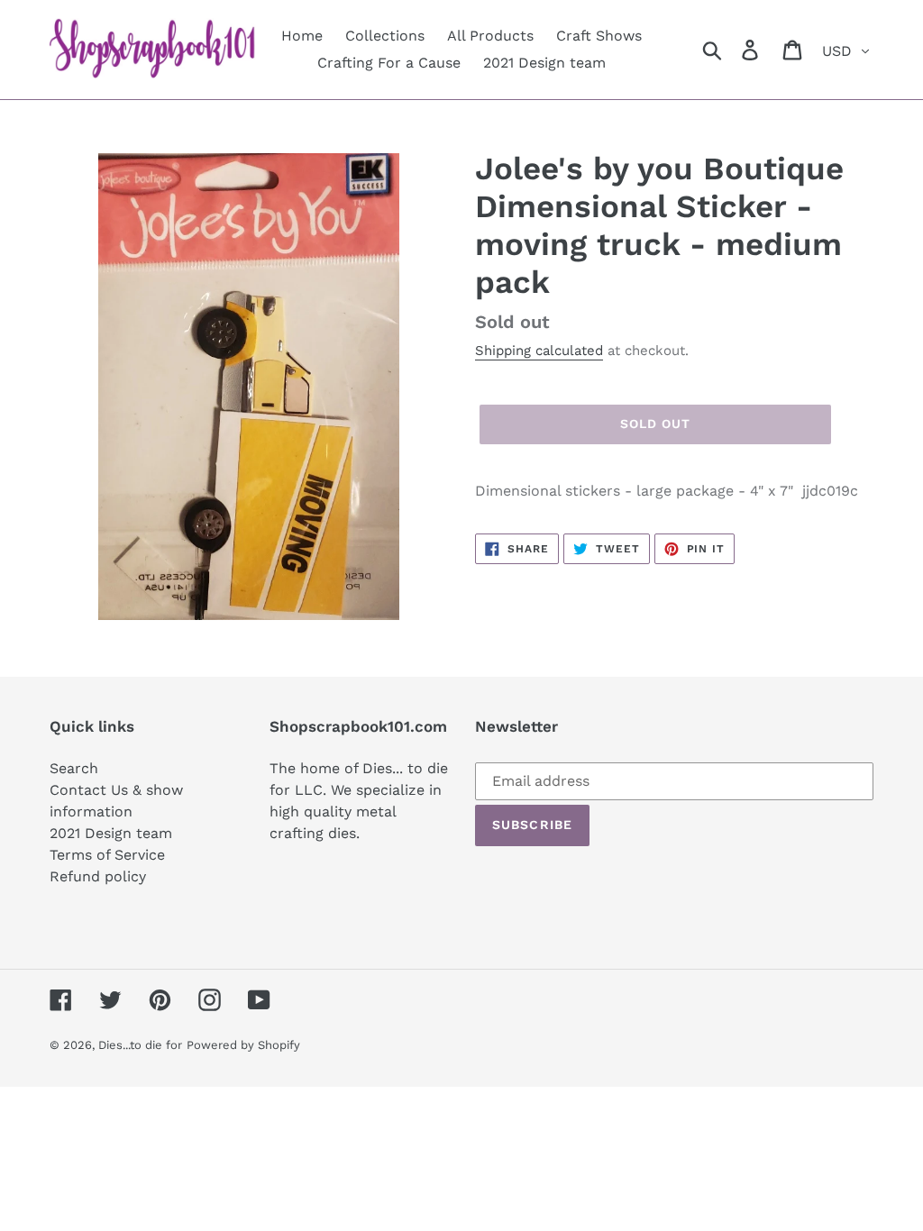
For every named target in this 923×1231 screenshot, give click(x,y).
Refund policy (98, 876)
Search (74, 768)
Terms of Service (107, 854)
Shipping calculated (539, 350)
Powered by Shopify (243, 1045)
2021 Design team (111, 833)
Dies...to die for (140, 1045)
